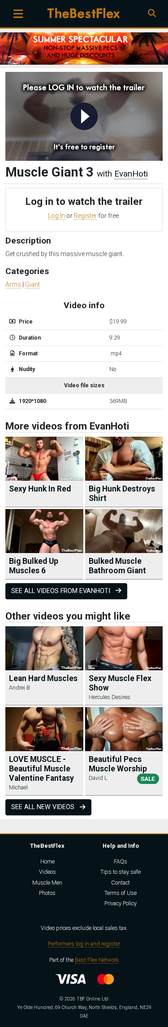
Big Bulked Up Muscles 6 (33, 566)
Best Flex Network (97, 959)
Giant (32, 284)
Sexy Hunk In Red (40, 488)
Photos (47, 893)
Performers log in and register (84, 943)
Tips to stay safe (120, 871)
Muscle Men (47, 882)
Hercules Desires (109, 697)
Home (47, 861)
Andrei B (19, 687)
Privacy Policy (120, 903)
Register (85, 215)
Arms (13, 284)
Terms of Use (120, 893)
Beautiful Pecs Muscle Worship (118, 764)
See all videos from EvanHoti (61, 591)
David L (98, 778)
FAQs (120, 861)
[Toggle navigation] (18, 14)
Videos (47, 871)
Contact (120, 882)
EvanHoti (131, 173)
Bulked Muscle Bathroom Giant (117, 566)
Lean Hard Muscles (43, 678)
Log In (56, 215)
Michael (18, 787)
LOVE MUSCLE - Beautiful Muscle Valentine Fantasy (41, 769)
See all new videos (43, 807)
